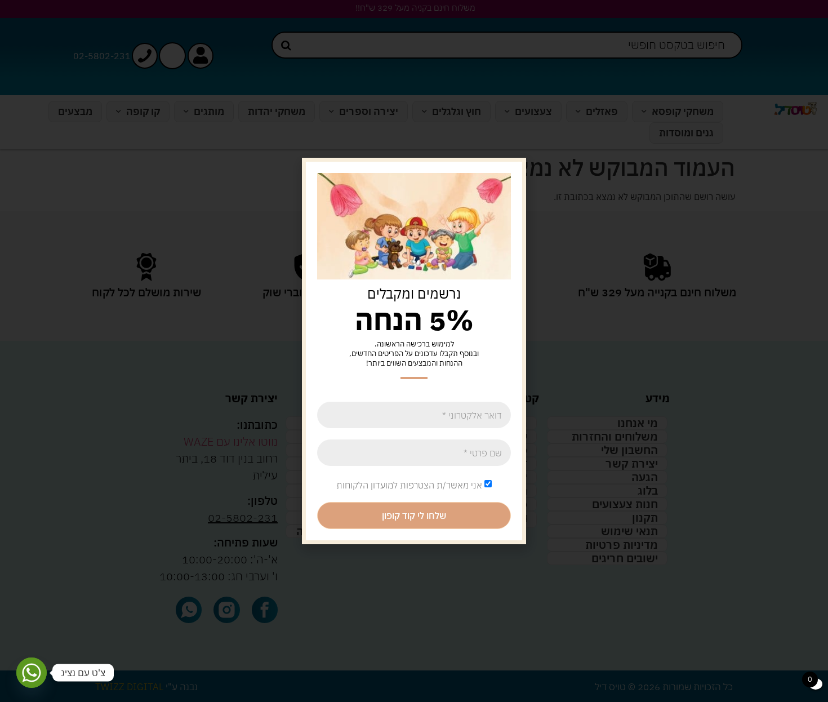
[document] (414, 351)
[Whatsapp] (31, 672)
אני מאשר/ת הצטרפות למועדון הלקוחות (409, 485)
